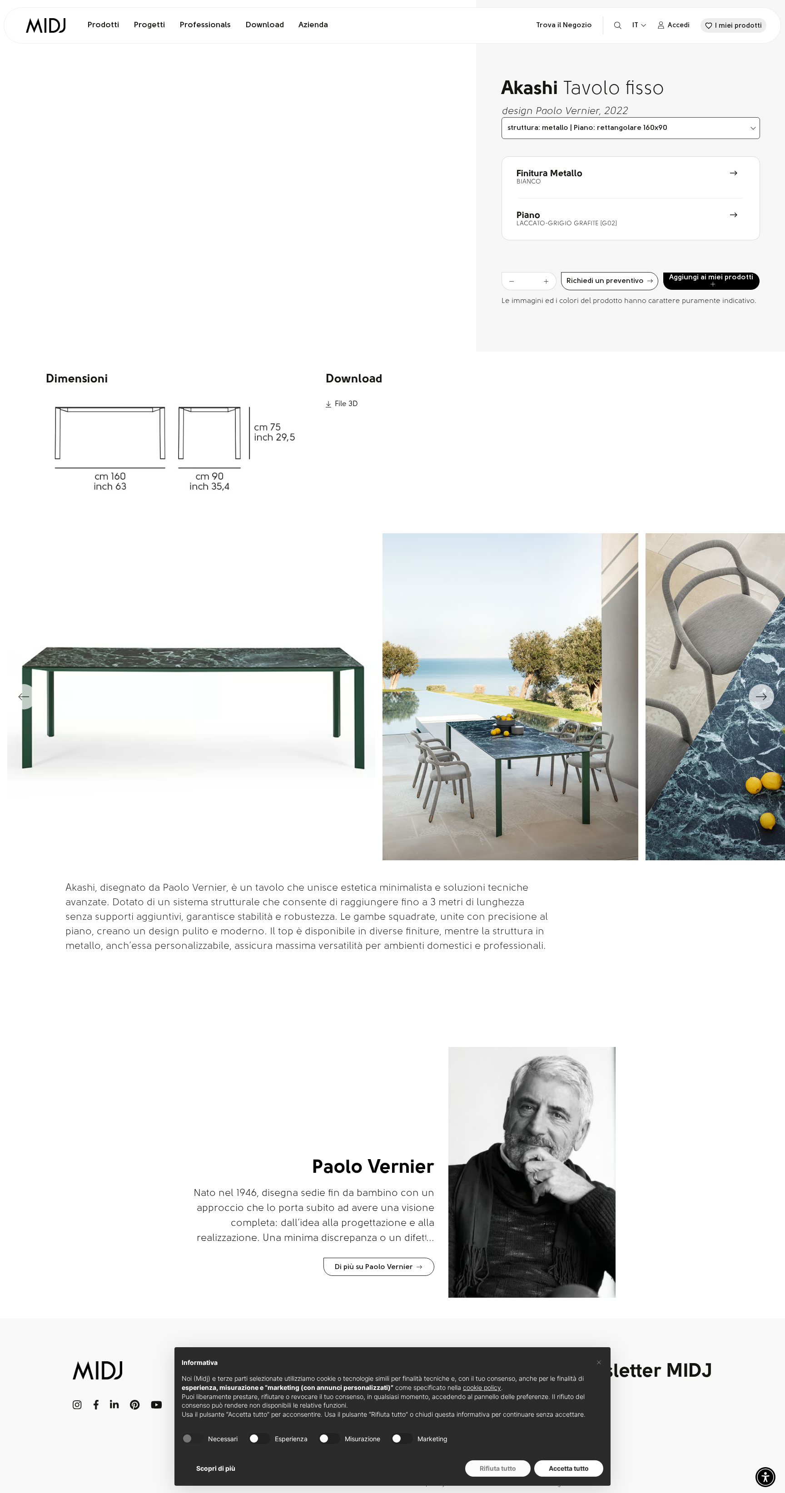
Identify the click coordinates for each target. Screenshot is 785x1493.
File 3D (346, 404)
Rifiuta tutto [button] (498, 1468)
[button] (765, 1477)
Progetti (149, 25)
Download (264, 25)
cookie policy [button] (482, 1387)
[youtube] (156, 1405)
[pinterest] (135, 1405)
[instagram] (77, 1405)
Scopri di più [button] (215, 1468)
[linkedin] (114, 1405)
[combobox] (631, 128)
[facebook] (96, 1405)
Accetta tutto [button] (569, 1468)
